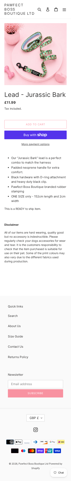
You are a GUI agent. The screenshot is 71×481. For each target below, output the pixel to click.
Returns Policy (18, 357)
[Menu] (64, 9)
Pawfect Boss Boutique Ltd (19, 9)
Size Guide (15, 336)
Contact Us (15, 346)
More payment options (35, 144)
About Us (14, 326)
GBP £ (34, 418)
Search (13, 316)
